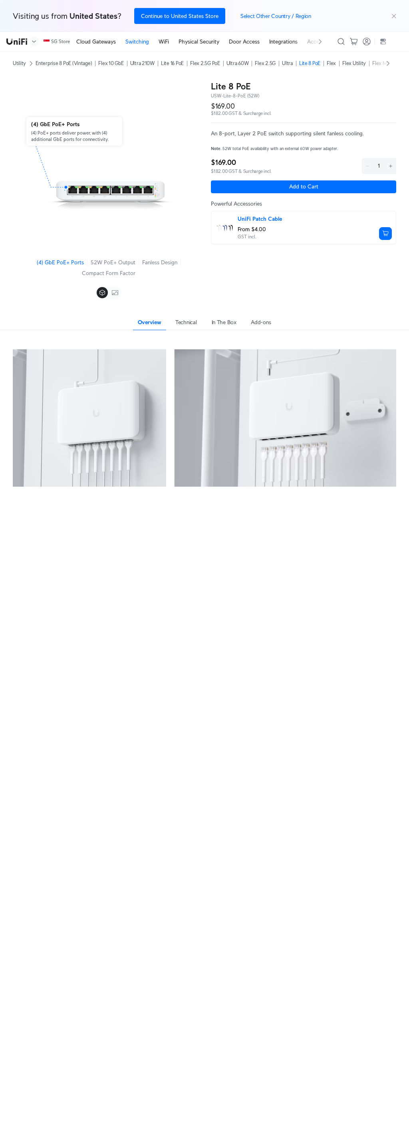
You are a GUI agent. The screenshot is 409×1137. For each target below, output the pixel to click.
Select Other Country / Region (275, 16)
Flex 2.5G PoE (205, 63)
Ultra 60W (237, 63)
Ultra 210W (142, 63)
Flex (331, 63)
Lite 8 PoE (309, 63)
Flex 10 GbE (110, 63)
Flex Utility (354, 63)
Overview (149, 322)
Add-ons (261, 322)
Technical (186, 322)
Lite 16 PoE (172, 63)
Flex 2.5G (265, 63)
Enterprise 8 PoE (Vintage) (64, 63)
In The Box (224, 322)
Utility (19, 63)
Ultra (287, 63)
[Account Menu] (366, 41)
